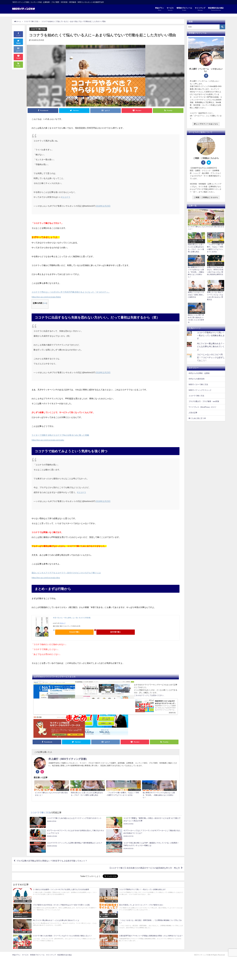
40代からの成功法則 (196, 379)
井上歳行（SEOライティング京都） (68, 759)
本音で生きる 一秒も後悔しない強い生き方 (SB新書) (72, 618)
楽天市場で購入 (115, 632)
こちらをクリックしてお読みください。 (149, 695)
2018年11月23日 (103, 206)
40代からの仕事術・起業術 (199, 373)
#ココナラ (65, 197)
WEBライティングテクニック (200, 390)
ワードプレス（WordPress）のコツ (202, 407)
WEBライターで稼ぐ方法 (198, 384)
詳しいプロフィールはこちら (206, 124)
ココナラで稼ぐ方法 (38, 29)
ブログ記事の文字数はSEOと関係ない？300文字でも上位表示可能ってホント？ (51, 861)
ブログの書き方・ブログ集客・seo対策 (204, 401)
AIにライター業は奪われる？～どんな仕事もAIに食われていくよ (211, 346)
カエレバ (62, 623)
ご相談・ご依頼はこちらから (206, 197)
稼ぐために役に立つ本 (197, 418)
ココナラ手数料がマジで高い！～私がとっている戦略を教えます (211, 335)
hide (45, 303)
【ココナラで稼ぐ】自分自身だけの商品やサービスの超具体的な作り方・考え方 (144, 868)
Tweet (18, 43)
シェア (18, 35)
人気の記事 (193, 412)
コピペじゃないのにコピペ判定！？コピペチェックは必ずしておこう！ (211, 357)
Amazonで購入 (74, 632)
